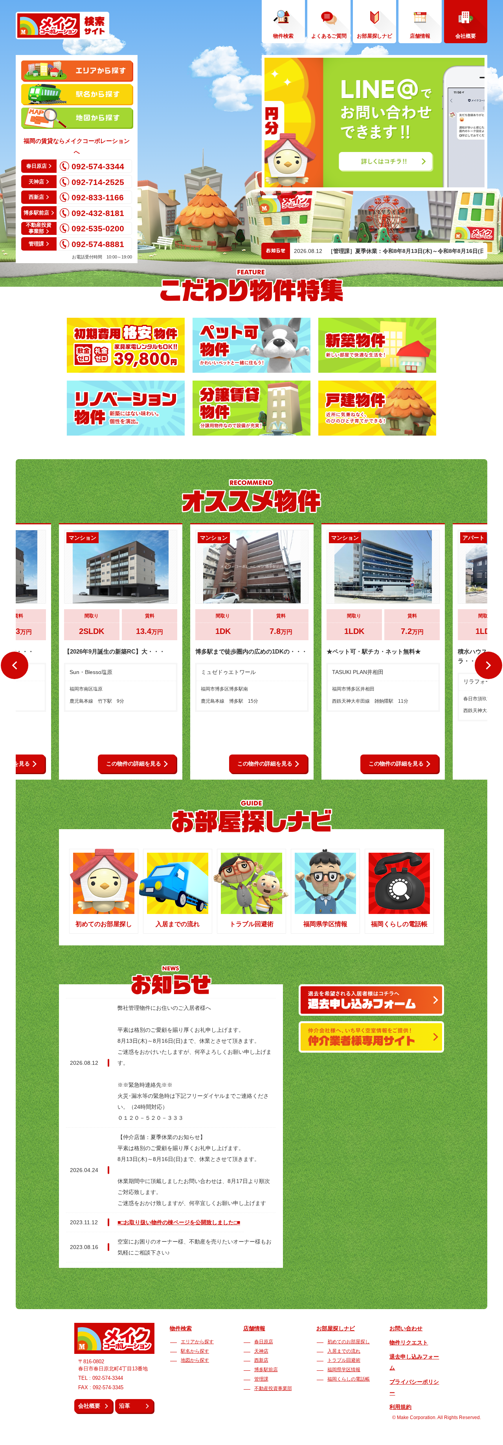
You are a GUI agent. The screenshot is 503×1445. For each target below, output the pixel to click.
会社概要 (89, 1406)
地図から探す (195, 1360)
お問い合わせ (405, 1328)
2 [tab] (288, 197)
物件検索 (181, 1328)
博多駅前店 (266, 1369)
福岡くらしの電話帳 (348, 1379)
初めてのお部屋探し (348, 1341)
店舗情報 (254, 1328)
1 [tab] (269, 197)
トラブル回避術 (343, 1360)
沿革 (124, 1406)
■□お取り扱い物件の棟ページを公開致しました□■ (178, 1222)
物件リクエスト (408, 1342)
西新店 (261, 1360)
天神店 (261, 1351)
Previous (15, 665)
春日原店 (263, 1341)
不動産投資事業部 (273, 1388)
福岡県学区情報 (343, 1369)
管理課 (261, 1379)
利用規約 (400, 1407)
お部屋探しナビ (335, 1328)
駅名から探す (195, 1351)
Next (489, 665)
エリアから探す (197, 1341)
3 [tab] (306, 197)
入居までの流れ (343, 1351)
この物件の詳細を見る (133, 763)
